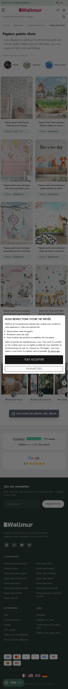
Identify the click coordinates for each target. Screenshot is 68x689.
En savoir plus (54, 351)
